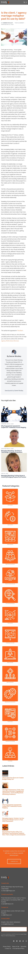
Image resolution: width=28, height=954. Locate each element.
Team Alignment (19, 22)
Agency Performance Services (10, 341)
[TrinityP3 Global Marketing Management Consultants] (5, 2)
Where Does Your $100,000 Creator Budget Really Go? (13, 778)
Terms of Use (15, 946)
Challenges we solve (10, 642)
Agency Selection (10, 682)
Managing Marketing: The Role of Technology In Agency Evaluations (11, 451)
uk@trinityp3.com (7, 915)
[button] (24, 2)
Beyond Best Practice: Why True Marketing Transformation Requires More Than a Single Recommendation (13, 833)
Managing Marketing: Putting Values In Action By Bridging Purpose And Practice (13, 476)
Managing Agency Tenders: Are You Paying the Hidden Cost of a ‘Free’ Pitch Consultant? (13, 820)
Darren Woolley (8, 22)
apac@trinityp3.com (7, 904)
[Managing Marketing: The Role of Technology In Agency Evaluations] (14, 437)
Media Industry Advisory (10, 583)
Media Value (10, 721)
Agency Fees (10, 524)
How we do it (10, 623)
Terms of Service (9, 935)
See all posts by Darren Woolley (14, 390)
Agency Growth (10, 662)
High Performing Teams (10, 564)
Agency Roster (10, 544)
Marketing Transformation (10, 701)
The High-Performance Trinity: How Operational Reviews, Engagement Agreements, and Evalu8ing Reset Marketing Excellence (13, 792)
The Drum (20, 330)
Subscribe (23, 946)
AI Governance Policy (18, 948)
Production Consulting (10, 741)
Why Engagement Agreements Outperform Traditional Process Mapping (13, 426)
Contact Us (14, 929)
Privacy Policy (7, 946)
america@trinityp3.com (8, 890)
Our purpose (10, 505)
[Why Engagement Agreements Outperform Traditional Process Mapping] (14, 412)
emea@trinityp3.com (8, 924)
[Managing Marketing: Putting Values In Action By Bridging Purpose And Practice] (14, 462)
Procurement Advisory (10, 603)
